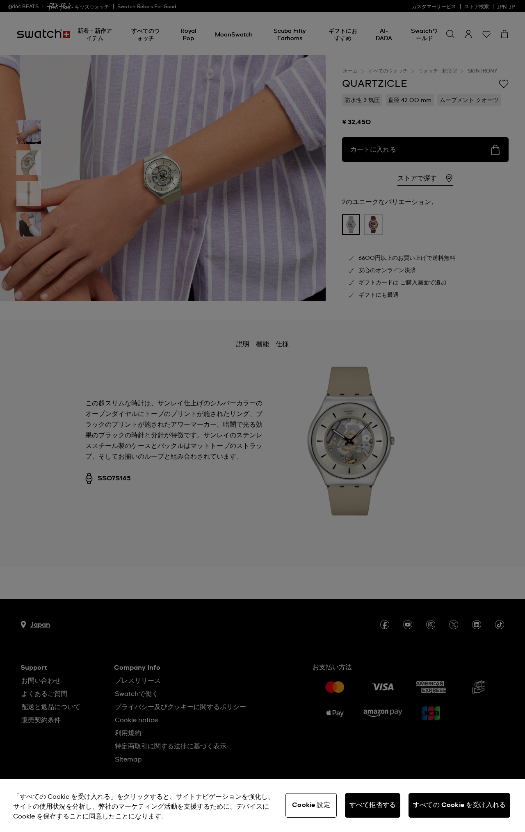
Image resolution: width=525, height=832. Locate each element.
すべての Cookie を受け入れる (459, 805)
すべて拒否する (372, 805)
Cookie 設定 (311, 805)
